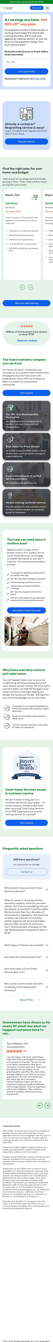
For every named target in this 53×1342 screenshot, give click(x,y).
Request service (26, 141)
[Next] (47, 1105)
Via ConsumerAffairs (16, 1047)
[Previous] (40, 1105)
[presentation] (22, 287)
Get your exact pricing (26, 303)
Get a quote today (26, 71)
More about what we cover (26, 610)
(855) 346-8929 (36, 2)
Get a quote (37, 8)
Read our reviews (27, 340)
